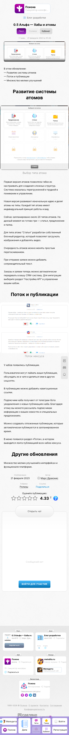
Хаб (18, 655)
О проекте (33, 705)
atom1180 (48, 638)
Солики (33, 31)
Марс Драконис (49, 478)
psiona (14, 662)
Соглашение (56, 705)
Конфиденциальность (34, 709)
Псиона (15, 659)
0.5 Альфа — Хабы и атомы (25, 635)
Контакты (44, 705)
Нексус (50, 655)
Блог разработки (36, 17)
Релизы (24, 486)
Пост (21, 31)
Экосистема (34, 679)
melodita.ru (49, 659)
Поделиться (42, 486)
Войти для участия (34, 584)
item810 (15, 638)
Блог (51, 631)
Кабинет (46, 31)
